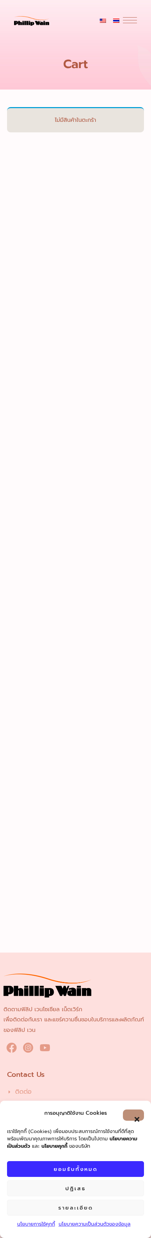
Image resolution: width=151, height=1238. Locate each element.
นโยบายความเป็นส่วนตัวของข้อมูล (95, 1224)
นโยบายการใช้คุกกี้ (36, 1224)
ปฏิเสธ (75, 1188)
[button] (133, 1115)
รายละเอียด (75, 1208)
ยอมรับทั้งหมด (76, 1169)
